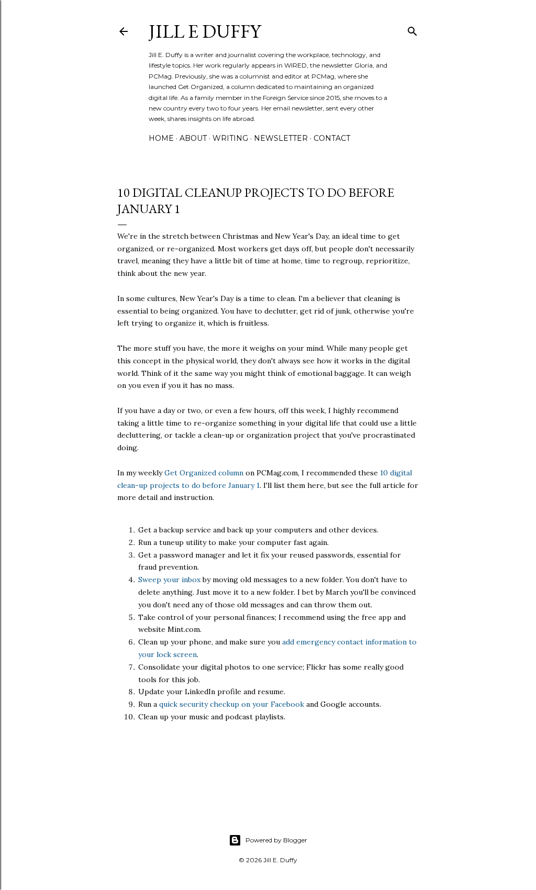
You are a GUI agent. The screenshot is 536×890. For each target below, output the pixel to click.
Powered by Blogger (276, 840)
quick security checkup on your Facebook (231, 704)
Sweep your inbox (169, 579)
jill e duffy (205, 31)
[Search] (412, 29)
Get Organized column (203, 472)
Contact (332, 138)
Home (161, 138)
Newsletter (281, 138)
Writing (230, 138)
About (193, 138)
